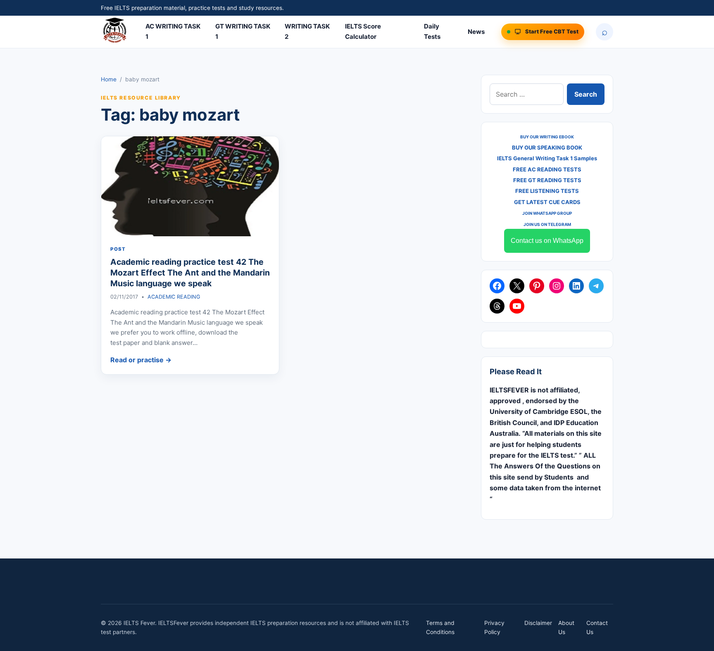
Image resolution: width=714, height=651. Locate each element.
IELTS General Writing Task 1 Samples (547, 158)
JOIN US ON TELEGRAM (547, 224)
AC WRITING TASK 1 (172, 31)
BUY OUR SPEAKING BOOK (547, 147)
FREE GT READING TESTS (547, 180)
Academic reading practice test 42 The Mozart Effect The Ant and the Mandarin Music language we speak (190, 273)
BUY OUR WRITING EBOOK (547, 136)
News (476, 32)
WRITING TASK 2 (307, 31)
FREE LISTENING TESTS (547, 191)
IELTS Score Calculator (363, 31)
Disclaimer (538, 623)
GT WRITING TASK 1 (242, 31)
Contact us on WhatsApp (547, 240)
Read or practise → (140, 360)
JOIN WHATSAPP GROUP (547, 213)
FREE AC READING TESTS (547, 169)
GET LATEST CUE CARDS (547, 202)
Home (109, 79)
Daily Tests (432, 31)
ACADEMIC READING (174, 297)
